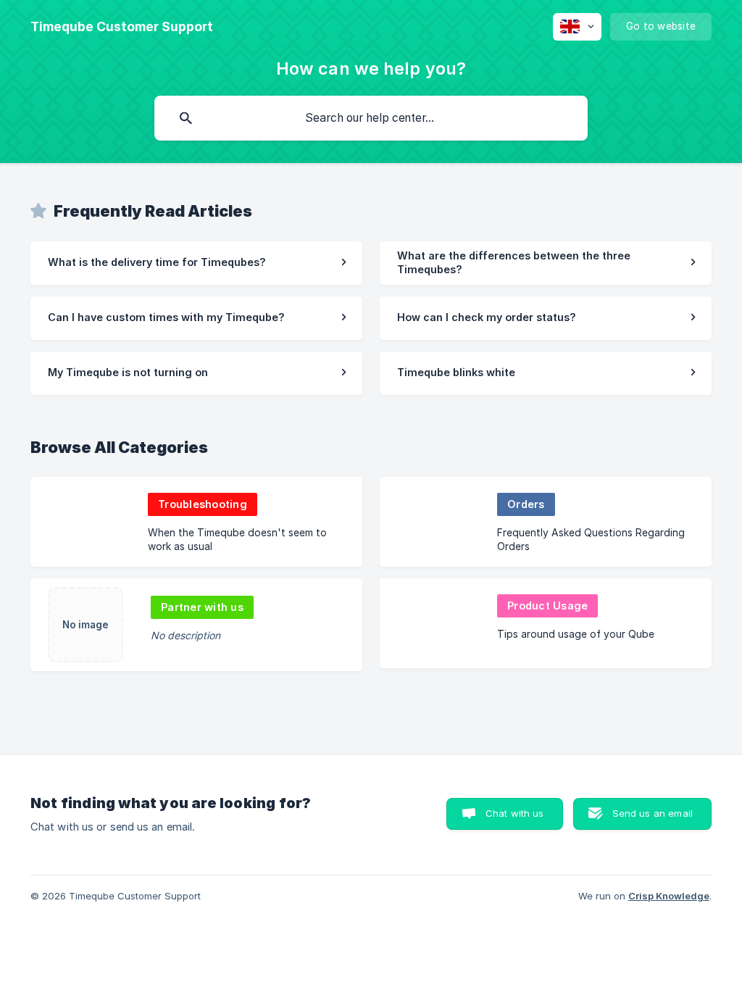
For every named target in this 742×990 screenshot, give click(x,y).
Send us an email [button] (652, 813)
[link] (196, 263)
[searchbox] (371, 118)
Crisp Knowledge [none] (668, 896)
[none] (121, 27)
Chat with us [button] (514, 813)
